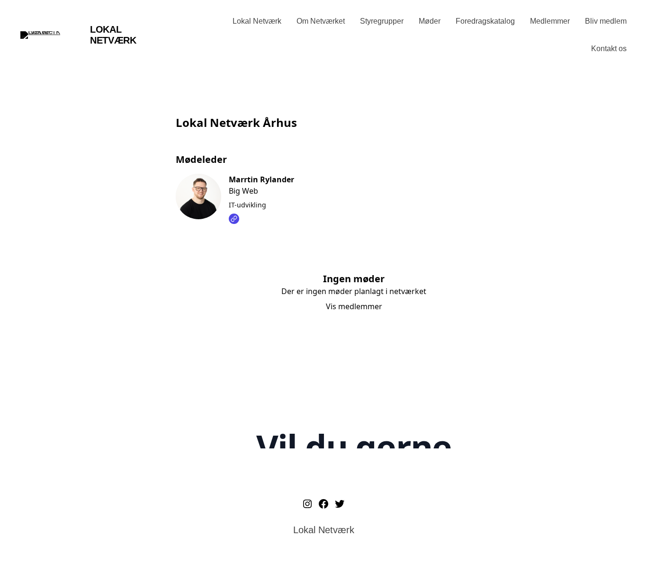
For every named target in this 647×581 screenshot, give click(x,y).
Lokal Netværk (113, 34)
